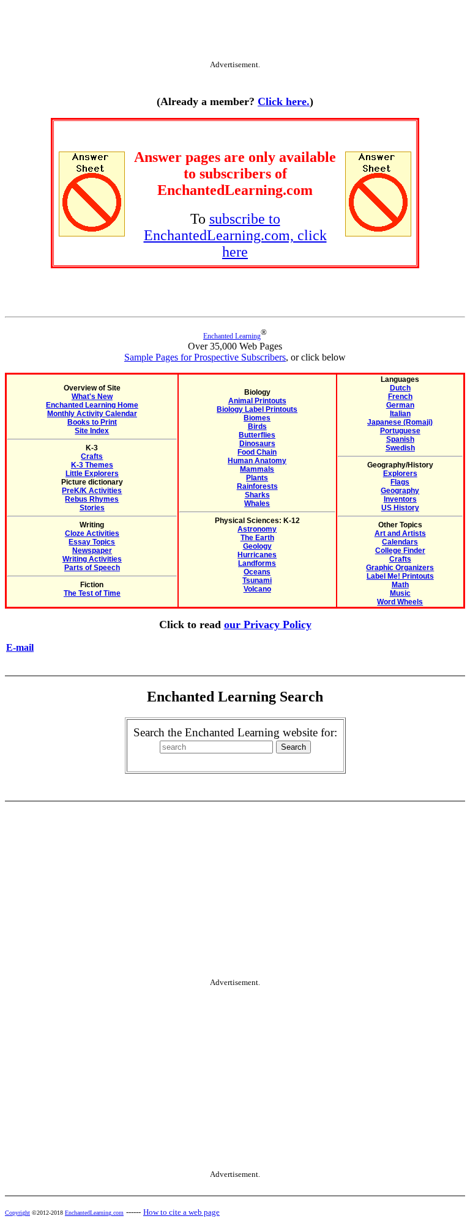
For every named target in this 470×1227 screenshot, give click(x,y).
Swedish (400, 448)
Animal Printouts (257, 401)
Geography (400, 490)
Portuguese (400, 431)
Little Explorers (92, 473)
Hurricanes (257, 555)
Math (400, 585)
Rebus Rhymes (92, 499)
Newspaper (92, 550)
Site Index (92, 431)
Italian (400, 413)
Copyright (17, 1212)
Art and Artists (400, 533)
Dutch (400, 388)
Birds (257, 426)
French (400, 396)
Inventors (400, 499)
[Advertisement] (235, 32)
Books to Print (92, 422)
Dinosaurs (257, 443)
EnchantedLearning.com (94, 1212)
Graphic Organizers (400, 567)
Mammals (257, 469)
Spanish (400, 439)
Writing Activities (92, 559)
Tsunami (257, 580)
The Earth (257, 537)
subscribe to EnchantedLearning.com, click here (235, 235)
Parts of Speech (92, 567)
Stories (92, 508)
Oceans (257, 572)
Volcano (257, 589)
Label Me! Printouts (400, 576)
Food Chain (257, 452)
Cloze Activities (92, 533)
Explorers (400, 473)
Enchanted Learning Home (92, 405)
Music (400, 593)
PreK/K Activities (92, 490)
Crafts (92, 456)
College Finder (400, 550)
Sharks (257, 495)
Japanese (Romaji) (400, 422)
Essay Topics (92, 542)
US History (400, 508)
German (400, 405)
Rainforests (257, 486)
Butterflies (257, 435)
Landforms (257, 563)
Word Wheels (400, 602)
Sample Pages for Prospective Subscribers (205, 357)
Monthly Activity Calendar (92, 413)
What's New (92, 396)
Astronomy (257, 529)
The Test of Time (92, 593)
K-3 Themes (92, 465)
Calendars (400, 542)
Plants (257, 478)
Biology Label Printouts (257, 409)
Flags (399, 482)
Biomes (257, 418)
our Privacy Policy (267, 624)
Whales (257, 503)
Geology (257, 546)
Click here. (284, 101)
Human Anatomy (257, 460)
